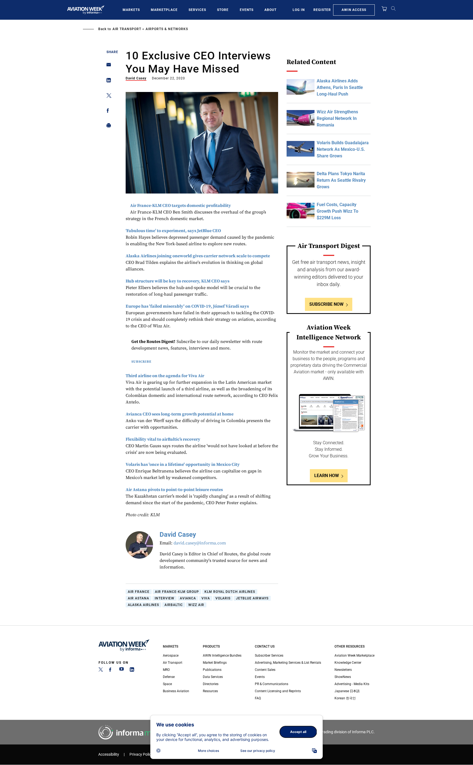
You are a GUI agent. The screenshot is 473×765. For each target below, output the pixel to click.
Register (322, 10)
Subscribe (141, 362)
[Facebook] (111, 670)
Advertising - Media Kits (351, 684)
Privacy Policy (141, 754)
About (270, 10)
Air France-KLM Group (177, 592)
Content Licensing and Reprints (278, 691)
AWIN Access (354, 10)
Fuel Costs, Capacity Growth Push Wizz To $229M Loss (337, 211)
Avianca (188, 598)
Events (246, 10)
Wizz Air (196, 605)
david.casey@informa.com (200, 543)
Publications (212, 670)
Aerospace (170, 655)
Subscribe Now (326, 304)
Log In (299, 10)
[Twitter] (101, 670)
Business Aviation (176, 691)
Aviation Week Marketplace (354, 655)
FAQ (258, 698)
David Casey (136, 78)
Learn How (326, 475)
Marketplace (164, 10)
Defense (169, 677)
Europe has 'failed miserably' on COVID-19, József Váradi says (187, 306)
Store (223, 10)
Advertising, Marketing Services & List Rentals (288, 663)
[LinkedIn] (132, 670)
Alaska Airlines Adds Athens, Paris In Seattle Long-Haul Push (340, 87)
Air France (138, 592)
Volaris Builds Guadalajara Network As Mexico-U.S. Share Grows (343, 149)
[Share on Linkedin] (107, 81)
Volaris (222, 598)
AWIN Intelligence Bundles (222, 655)
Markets (131, 10)
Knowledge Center (347, 663)
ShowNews (342, 677)
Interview (164, 598)
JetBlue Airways (252, 598)
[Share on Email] (107, 66)
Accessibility (108, 754)
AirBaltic (174, 605)
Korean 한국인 (345, 698)
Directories (210, 684)
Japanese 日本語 (347, 691)
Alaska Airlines (143, 605)
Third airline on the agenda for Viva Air (165, 376)
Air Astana (138, 598)
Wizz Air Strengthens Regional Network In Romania (337, 118)
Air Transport (127, 29)
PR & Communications (271, 684)
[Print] (107, 126)
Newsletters (343, 670)
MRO (166, 670)
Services (197, 10)
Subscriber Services (269, 655)
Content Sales (265, 670)
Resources (210, 691)
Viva (205, 598)
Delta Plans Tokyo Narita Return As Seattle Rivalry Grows (341, 180)
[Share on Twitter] (107, 96)
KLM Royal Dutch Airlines (229, 592)
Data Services (213, 677)
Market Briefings (215, 663)
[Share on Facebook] (107, 111)
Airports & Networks (167, 29)
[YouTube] (121, 670)
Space (167, 684)
